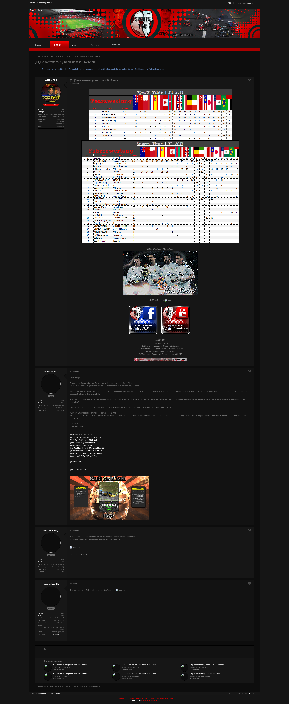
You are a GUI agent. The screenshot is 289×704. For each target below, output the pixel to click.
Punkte (40, 109)
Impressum (55, 693)
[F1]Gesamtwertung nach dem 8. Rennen (206, 674)
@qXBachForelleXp (78, 448)
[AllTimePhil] (48, 668)
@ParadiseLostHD (77, 451)
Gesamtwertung (58, 669)
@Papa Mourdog (96, 453)
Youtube (94, 45)
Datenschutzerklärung (40, 693)
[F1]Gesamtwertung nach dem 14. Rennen (138, 674)
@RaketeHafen (89, 443)
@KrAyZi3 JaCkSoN (89, 456)
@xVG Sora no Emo (78, 453)
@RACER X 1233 (77, 440)
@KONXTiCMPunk (95, 451)
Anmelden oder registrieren (41, 3)
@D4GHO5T (92, 440)
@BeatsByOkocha (77, 437)
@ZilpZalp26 (75, 435)
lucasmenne (57, 634)
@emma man (88, 435)
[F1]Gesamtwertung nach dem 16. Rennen (70, 674)
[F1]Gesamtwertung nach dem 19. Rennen (70, 665)
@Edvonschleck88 (96, 448)
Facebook (115, 44)
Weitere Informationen (158, 69)
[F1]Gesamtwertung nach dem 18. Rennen (138, 665)
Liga (74, 45)
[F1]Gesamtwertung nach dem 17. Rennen (207, 665)
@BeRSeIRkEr (76, 445)
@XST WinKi (75, 443)
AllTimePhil (56, 667)
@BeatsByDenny (94, 437)
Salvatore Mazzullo (149, 700)
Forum (58, 44)
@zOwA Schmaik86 (78, 470)
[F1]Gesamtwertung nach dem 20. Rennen (65, 62)
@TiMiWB (88, 445)
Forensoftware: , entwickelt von (144, 698)
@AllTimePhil (75, 462)
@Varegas (74, 456)
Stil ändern (225, 693)
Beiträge (41, 112)
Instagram (40, 45)
